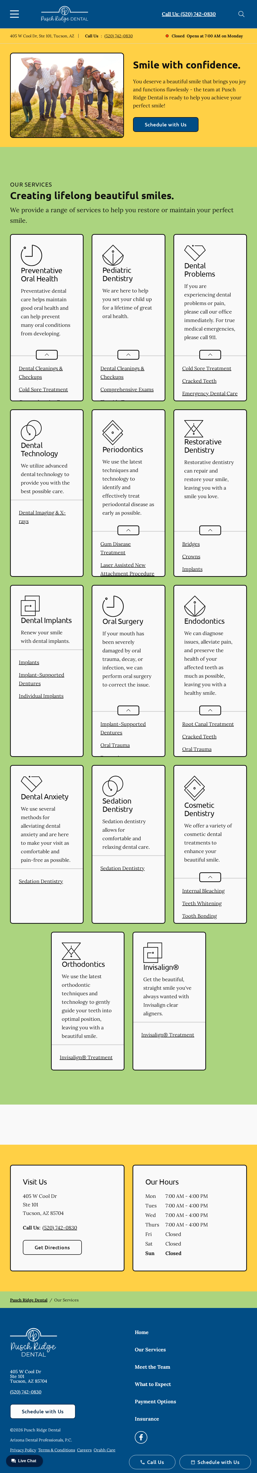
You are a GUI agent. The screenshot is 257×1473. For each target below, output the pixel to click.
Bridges (191, 544)
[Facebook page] (141, 1437)
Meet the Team (152, 1367)
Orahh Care (104, 1449)
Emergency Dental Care (210, 393)
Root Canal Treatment (208, 724)
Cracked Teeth (199, 381)
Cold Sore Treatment (43, 389)
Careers (84, 1449)
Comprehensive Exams (127, 389)
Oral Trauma (115, 745)
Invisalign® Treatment (86, 1057)
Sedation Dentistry (41, 881)
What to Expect (153, 1384)
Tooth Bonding (199, 916)
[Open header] (15, 14)
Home (142, 1332)
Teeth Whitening (202, 903)
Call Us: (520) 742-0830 (189, 14)
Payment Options (155, 1401)
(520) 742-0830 (118, 35)
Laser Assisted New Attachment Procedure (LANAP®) (127, 573)
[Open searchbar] (241, 14)
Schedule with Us (166, 124)
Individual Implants (41, 696)
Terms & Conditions (56, 1449)
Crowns (191, 556)
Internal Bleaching (203, 891)
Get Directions (52, 1247)
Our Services (150, 1349)
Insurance (147, 1419)
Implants (192, 569)
